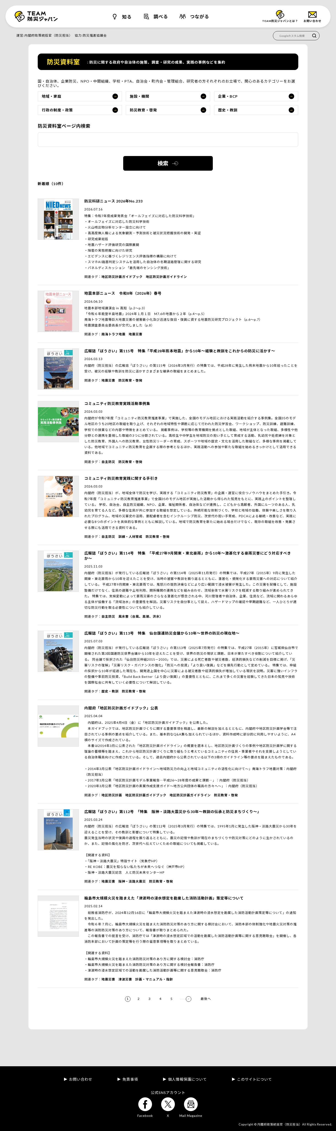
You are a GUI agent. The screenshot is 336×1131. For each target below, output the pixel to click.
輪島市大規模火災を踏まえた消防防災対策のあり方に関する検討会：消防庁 (146, 959)
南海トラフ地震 (113, 334)
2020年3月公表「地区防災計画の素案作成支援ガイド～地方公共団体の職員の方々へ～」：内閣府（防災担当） (173, 786)
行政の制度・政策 (57, 110)
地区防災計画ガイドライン (166, 277)
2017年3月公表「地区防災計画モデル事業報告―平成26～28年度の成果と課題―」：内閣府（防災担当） (169, 780)
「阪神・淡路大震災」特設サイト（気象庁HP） (124, 861)
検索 (162, 163)
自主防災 (108, 462)
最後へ (206, 999)
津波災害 (125, 979)
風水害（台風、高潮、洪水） (140, 616)
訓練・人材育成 (130, 537)
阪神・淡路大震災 (132, 881)
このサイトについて (254, 1079)
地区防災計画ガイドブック (122, 277)
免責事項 (130, 1079)
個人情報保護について (187, 1079)
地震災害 (135, 334)
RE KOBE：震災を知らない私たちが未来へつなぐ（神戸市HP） (137, 867)
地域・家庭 (51, 96)
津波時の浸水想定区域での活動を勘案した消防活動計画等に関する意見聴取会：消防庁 (154, 970)
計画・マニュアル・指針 (154, 979)
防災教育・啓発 (143, 110)
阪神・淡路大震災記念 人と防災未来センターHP (126, 872)
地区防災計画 (111, 795)
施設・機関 (139, 96)
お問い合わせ (80, 1079)
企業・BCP (228, 96)
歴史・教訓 (227, 110)
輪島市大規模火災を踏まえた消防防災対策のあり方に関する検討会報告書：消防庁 (151, 965)
